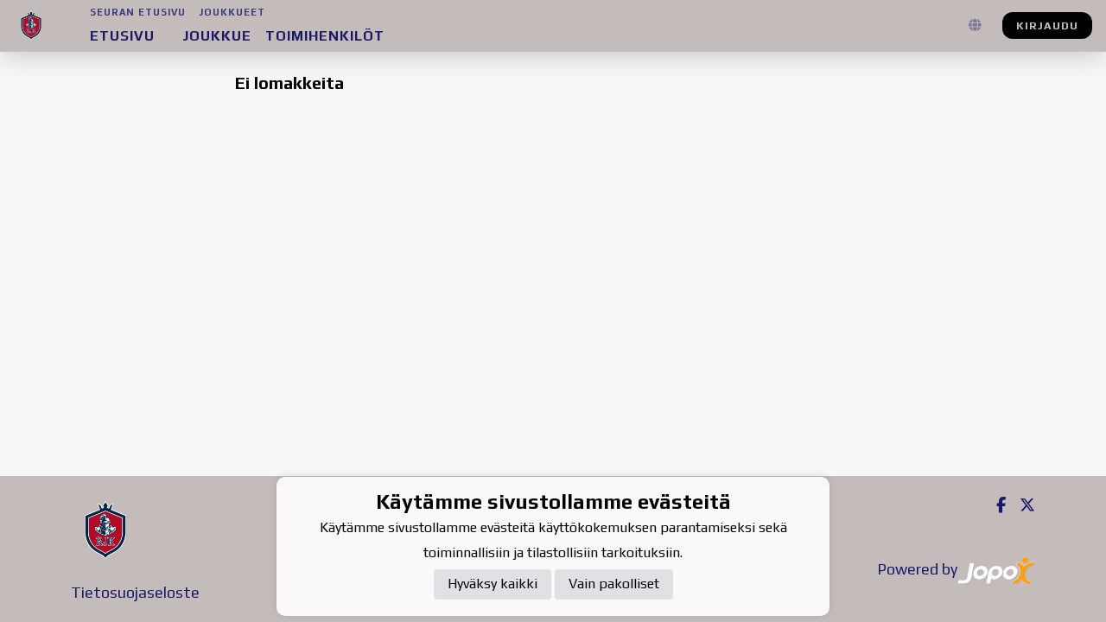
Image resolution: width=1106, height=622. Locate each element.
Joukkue (216, 36)
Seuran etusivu (138, 12)
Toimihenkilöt (325, 36)
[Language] (974, 26)
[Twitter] (1020, 505)
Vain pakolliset (614, 583)
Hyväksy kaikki (492, 583)
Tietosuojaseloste (135, 592)
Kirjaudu (1047, 25)
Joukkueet (232, 12)
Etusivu (122, 36)
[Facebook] (994, 505)
